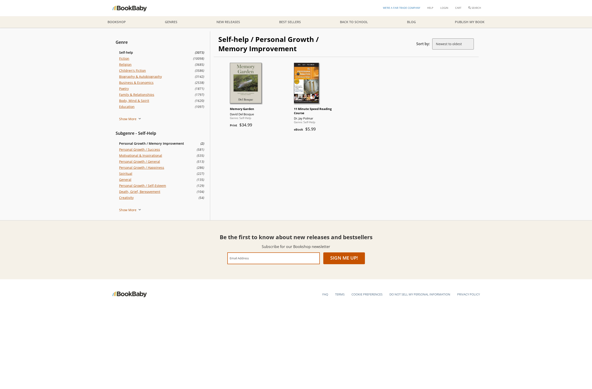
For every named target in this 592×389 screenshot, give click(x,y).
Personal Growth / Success (139, 149)
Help (430, 7)
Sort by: (423, 43)
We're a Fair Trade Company (401, 7)
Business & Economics (136, 82)
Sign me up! (344, 258)
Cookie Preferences (367, 294)
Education (127, 106)
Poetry (124, 88)
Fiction (124, 58)
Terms (340, 294)
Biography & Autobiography (140, 76)
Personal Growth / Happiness (141, 167)
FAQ (325, 294)
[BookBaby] (133, 8)
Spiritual (125, 173)
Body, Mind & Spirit (134, 100)
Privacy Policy (468, 294)
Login (444, 7)
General (125, 179)
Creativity (126, 197)
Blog (411, 22)
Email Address (239, 258)
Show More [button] (128, 119)
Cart (458, 7)
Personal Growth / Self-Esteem (142, 185)
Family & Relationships (136, 94)
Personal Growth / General (139, 161)
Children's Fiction (132, 70)
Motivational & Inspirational (140, 155)
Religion (125, 64)
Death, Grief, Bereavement (139, 191)
